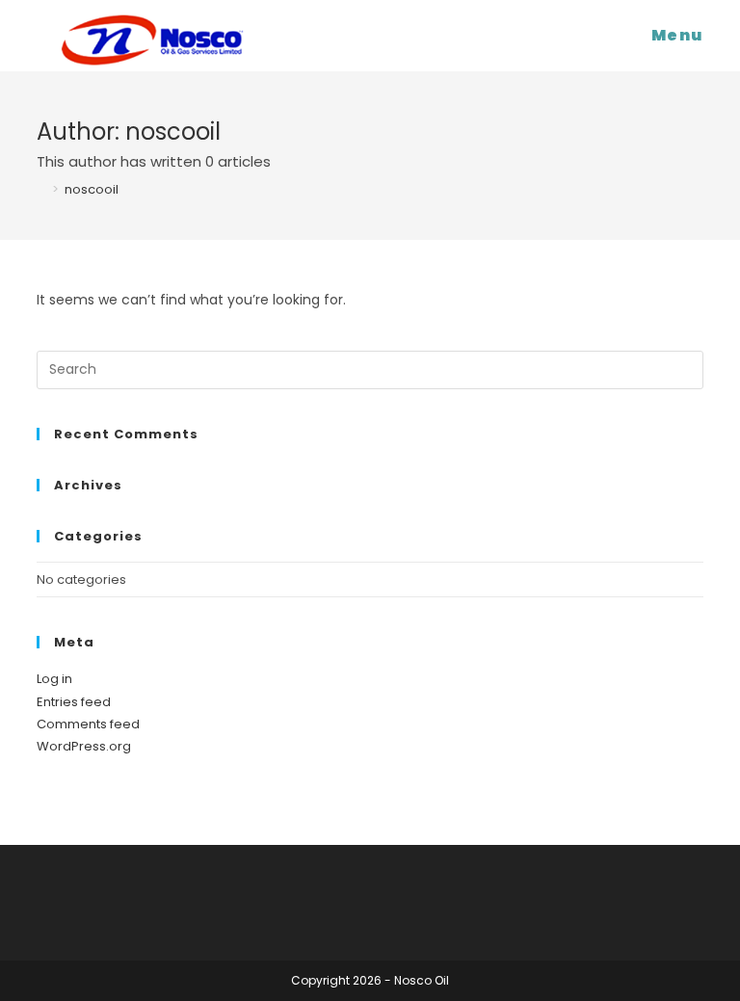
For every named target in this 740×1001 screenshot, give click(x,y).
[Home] (41, 189)
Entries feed (74, 702)
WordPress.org (84, 746)
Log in (54, 679)
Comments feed (88, 724)
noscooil (92, 189)
